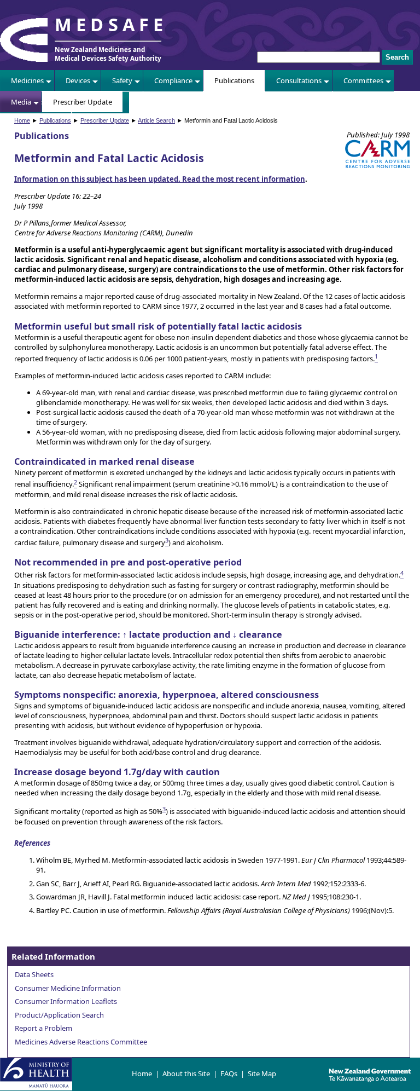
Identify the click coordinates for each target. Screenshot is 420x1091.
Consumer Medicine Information (68, 988)
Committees (363, 80)
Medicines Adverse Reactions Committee (81, 1042)
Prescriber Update (82, 102)
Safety (122, 80)
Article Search (156, 120)
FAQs (228, 1073)
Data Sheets (34, 974)
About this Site (186, 1073)
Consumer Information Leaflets (66, 1001)
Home (22, 120)
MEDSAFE (111, 24)
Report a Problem (43, 1028)
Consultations (299, 80)
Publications (234, 80)
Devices (78, 80)
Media (21, 102)
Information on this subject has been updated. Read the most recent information (159, 179)
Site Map (262, 1073)
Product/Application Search (59, 1015)
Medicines (27, 80)
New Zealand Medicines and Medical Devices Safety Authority (108, 53)
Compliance (173, 80)
